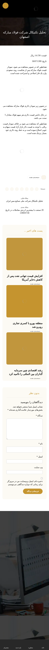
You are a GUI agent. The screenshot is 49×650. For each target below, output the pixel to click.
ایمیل (40, 456)
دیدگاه (39, 416)
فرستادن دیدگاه (33, 491)
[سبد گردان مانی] (36, 8)
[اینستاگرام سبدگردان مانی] (15, 6)
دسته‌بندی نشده (34, 177)
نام (41, 444)
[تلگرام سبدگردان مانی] (11, 6)
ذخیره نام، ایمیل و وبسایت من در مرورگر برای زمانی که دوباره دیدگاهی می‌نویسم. (25, 482)
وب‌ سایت (38, 467)
